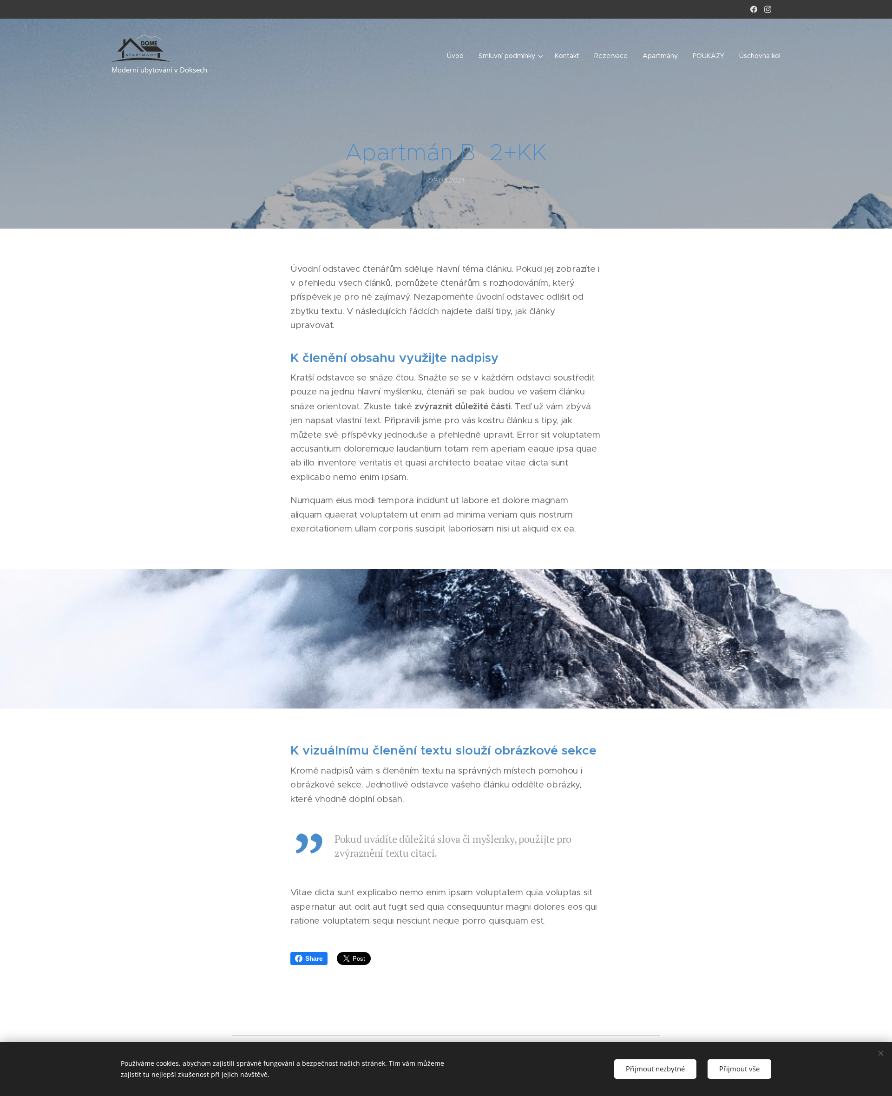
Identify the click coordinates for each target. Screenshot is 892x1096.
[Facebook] (754, 9)
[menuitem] (458, 55)
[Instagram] (768, 9)
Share (314, 958)
